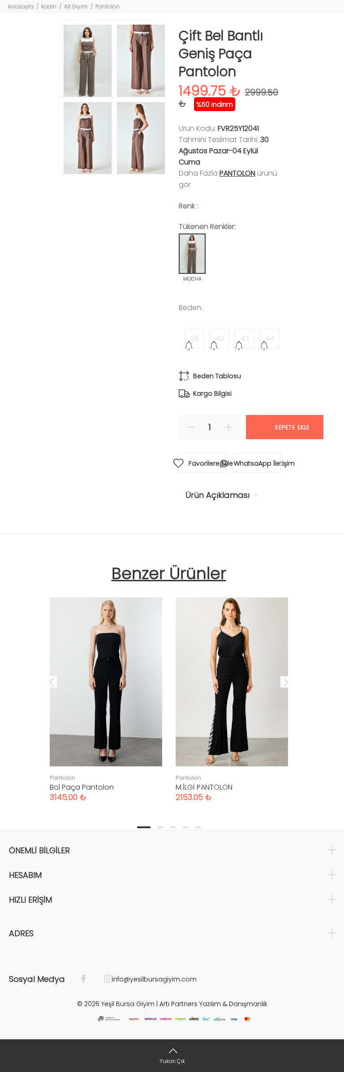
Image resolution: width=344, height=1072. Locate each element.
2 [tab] (160, 827)
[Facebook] (88, 979)
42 (245, 338)
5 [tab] (198, 827)
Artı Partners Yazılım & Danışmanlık (213, 1003)
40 (219, 338)
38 (194, 338)
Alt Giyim (76, 6)
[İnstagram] (103, 979)
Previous (51, 681)
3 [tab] (173, 827)
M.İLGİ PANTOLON (204, 787)
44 (269, 338)
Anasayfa (21, 6)
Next (285, 681)
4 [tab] (185, 827)
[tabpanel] (106, 690)
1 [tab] (143, 827)
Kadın (48, 6)
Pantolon (107, 6)
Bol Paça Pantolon (82, 787)
